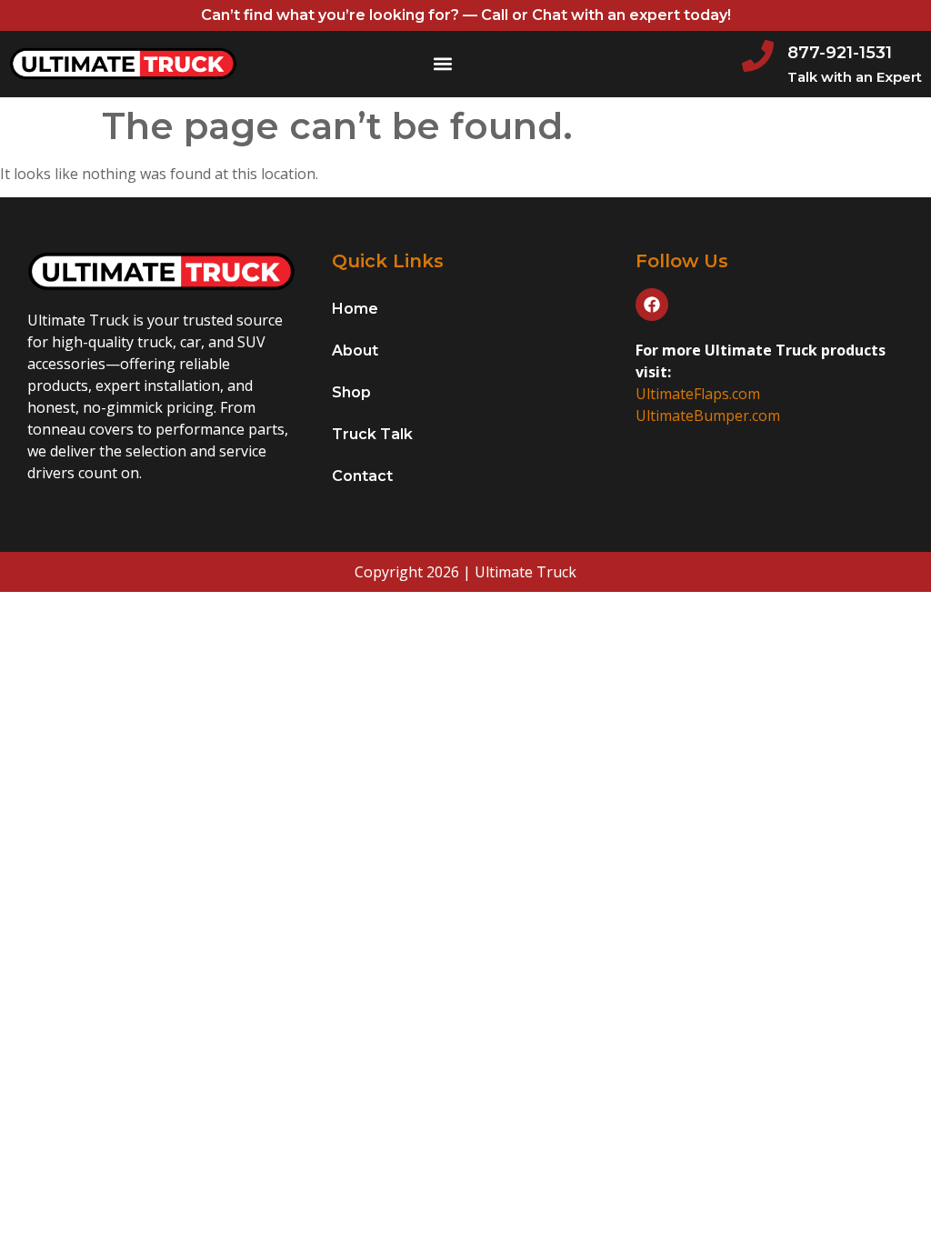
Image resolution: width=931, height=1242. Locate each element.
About (355, 350)
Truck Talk (372, 434)
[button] (442, 64)
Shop (351, 392)
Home (355, 308)
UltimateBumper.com (708, 416)
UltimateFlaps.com (698, 394)
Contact (362, 476)
